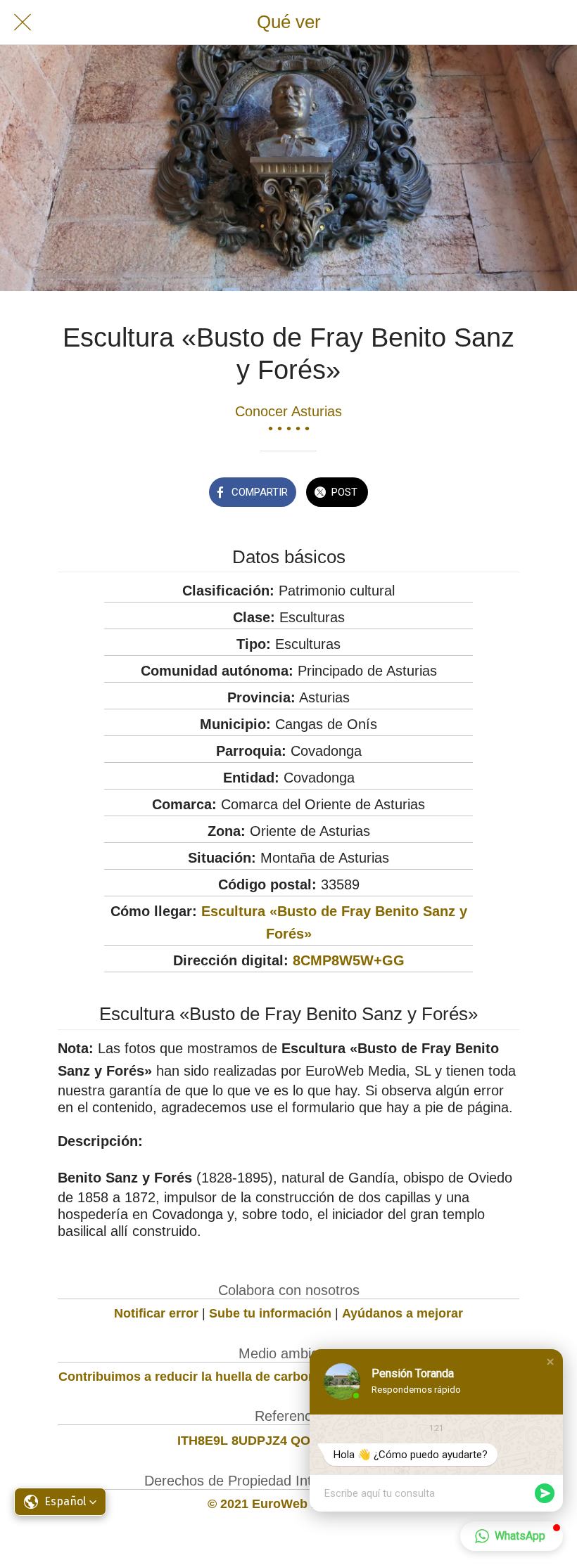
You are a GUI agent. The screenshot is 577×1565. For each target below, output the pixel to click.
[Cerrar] (22, 22)
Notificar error (156, 1313)
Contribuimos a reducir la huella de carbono (191, 1377)
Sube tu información (270, 1313)
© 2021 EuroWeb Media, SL (289, 1504)
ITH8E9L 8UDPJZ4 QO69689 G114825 (288, 1441)
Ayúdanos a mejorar (402, 1313)
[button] (550, 1362)
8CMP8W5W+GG (349, 960)
